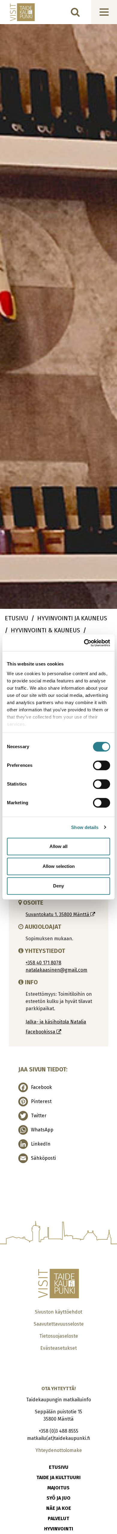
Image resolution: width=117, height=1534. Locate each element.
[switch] (101, 765)
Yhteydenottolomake (58, 1450)
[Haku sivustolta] (75, 12)
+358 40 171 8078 (43, 963)
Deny (58, 885)
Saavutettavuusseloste (59, 1324)
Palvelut (58, 1518)
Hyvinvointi (58, 1529)
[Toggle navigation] (104, 12)
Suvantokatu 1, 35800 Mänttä (58, 914)
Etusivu (58, 1467)
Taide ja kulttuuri (58, 1477)
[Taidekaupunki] (18, 12)
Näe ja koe (58, 1508)
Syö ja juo (58, 1498)
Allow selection (59, 866)
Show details (84, 827)
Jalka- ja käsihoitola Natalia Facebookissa (56, 1027)
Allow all (59, 846)
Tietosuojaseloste (58, 1336)
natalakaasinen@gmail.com (56, 970)
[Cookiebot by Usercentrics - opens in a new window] (84, 643)
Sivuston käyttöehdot (58, 1312)
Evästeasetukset (58, 1348)
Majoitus (58, 1488)
